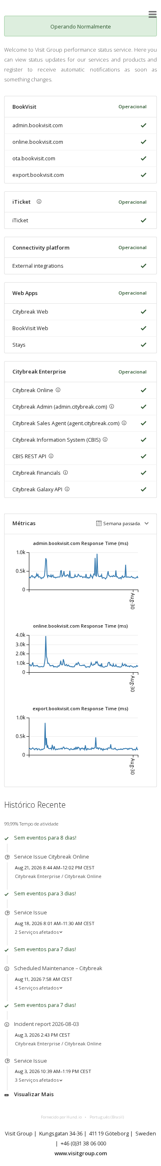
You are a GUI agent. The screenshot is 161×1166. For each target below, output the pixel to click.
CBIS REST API (29, 456)
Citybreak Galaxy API (37, 489)
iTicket (20, 220)
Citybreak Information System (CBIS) (56, 439)
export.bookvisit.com (38, 174)
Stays (19, 344)
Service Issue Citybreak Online (51, 856)
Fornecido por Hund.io (61, 1117)
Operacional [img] (132, 106)
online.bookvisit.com (37, 141)
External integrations (38, 265)
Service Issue (30, 912)
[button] (153, 14)
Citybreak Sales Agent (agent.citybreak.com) (65, 423)
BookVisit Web (30, 328)
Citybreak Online (32, 390)
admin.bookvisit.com (37, 125)
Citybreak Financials (36, 472)
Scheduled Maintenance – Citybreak (58, 968)
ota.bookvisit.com (33, 158)
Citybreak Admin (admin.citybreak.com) (59, 406)
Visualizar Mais (34, 1094)
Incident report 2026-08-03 (46, 1024)
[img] (142, 125)
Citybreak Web (30, 311)
